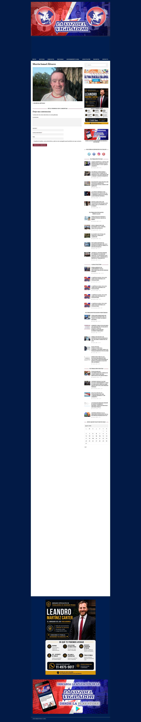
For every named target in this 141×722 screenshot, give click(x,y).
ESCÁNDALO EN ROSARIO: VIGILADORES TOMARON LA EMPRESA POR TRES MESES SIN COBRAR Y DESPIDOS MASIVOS (99, 174)
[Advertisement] (70, 46)
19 (92, 438)
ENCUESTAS (96, 59)
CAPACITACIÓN (86, 59)
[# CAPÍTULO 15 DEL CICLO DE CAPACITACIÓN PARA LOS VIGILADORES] (87, 306)
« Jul (85, 447)
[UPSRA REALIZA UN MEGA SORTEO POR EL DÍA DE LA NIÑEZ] (87, 219)
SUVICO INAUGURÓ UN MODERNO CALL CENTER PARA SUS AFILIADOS (98, 227)
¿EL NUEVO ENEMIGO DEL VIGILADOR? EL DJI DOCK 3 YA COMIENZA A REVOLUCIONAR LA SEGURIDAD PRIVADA (99, 194)
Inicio (34, 59)
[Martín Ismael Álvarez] (57, 100)
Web (34, 137)
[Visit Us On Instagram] (98, 155)
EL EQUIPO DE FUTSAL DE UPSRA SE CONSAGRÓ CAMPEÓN (98, 235)
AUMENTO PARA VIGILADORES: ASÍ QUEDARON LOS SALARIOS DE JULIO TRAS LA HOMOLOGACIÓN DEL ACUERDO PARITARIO (99, 328)
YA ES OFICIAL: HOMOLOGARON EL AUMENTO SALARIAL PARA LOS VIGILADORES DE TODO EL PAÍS (99, 349)
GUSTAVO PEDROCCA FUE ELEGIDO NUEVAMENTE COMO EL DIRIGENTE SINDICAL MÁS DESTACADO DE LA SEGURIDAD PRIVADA (99, 384)
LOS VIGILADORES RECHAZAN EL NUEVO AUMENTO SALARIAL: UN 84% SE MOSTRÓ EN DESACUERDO (99, 405)
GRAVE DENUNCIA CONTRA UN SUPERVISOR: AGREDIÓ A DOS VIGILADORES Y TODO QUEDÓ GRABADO (99, 164)
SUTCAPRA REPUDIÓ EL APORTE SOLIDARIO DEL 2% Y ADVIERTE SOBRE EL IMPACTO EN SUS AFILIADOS (99, 245)
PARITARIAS (60, 59)
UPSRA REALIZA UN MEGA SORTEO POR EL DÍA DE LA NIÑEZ (98, 218)
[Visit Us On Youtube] (103, 155)
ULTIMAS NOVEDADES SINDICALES (96, 213)
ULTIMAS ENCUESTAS (96, 368)
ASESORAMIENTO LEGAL (73, 59)
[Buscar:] (96, 65)
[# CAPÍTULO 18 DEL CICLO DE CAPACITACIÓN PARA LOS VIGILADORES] (87, 280)
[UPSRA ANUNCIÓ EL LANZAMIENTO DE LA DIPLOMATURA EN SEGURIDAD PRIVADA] (87, 270)
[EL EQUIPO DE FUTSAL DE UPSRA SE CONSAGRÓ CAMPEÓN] (87, 237)
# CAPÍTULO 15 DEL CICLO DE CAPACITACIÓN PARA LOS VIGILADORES (99, 305)
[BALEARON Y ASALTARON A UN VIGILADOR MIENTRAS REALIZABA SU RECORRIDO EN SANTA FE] (87, 185)
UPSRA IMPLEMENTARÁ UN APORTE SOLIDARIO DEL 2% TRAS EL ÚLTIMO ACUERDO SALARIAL (98, 317)
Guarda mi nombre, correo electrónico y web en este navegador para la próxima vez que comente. (57, 141)
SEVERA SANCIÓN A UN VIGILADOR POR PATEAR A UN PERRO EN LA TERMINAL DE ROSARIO (99, 204)
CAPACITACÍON (96, 264)
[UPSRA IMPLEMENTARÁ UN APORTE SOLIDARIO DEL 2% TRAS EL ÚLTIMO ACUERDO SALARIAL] (87, 318)
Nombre (35, 128)
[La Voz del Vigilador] (70, 34)
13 (100, 408)
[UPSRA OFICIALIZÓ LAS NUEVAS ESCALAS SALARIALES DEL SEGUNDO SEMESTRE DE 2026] (87, 340)
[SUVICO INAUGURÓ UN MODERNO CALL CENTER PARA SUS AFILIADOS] (87, 228)
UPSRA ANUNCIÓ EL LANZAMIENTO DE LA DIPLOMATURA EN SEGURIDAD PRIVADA (99, 269)
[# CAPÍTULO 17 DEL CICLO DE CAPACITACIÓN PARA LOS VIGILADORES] (87, 289)
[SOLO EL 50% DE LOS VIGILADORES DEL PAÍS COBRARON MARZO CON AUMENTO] (87, 395)
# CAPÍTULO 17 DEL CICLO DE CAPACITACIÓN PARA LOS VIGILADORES (99, 288)
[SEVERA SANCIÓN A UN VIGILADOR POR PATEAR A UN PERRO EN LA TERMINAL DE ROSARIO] (87, 205)
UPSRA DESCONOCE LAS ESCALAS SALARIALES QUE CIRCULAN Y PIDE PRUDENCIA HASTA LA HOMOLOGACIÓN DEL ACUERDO (99, 359)
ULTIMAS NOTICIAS (96, 159)
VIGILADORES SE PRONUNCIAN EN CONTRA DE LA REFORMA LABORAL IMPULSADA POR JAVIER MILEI (99, 373)
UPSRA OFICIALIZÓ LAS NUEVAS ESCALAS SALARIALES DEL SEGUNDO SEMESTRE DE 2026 (99, 339)
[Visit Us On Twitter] (89, 155)
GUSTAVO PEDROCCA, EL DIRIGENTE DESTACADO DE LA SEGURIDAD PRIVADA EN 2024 (99, 414)
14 (99, 436)
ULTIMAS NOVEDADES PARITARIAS (96, 312)
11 (89, 436)
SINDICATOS (51, 59)
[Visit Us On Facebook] (94, 155)
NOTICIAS (42, 59)
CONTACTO (105, 59)
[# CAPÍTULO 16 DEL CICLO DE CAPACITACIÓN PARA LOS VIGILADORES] (87, 297)
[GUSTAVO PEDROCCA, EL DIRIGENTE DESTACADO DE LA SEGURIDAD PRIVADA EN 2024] (87, 415)
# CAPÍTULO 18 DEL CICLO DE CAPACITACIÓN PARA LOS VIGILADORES (99, 279)
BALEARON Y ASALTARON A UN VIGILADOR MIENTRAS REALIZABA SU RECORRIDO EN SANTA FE (99, 184)
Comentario (35, 117)
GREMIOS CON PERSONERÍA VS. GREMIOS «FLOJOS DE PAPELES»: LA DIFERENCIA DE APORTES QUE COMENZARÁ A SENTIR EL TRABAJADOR (99, 255)
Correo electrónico (37, 132)
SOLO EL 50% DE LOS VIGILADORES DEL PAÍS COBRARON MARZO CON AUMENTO (98, 395)
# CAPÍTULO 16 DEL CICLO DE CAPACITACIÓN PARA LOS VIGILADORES (99, 296)
